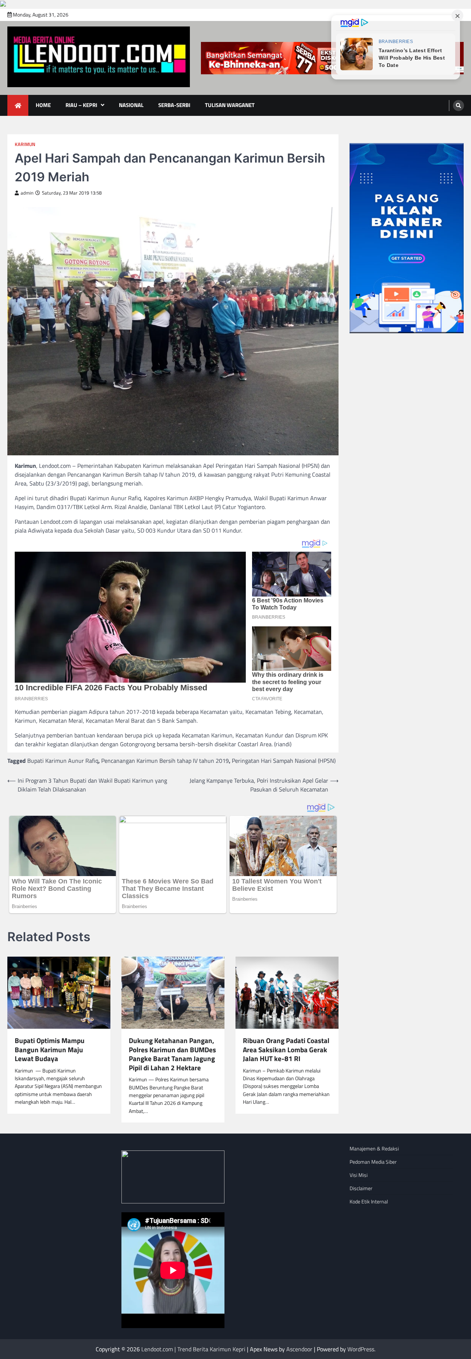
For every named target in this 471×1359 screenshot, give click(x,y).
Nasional (131, 105)
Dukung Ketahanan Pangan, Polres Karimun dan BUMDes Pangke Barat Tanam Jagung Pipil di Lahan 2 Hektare (172, 1054)
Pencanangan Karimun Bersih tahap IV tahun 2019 (165, 760)
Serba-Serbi (174, 105)
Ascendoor (299, 1349)
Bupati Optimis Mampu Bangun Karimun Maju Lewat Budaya (50, 1049)
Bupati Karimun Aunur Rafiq (62, 760)
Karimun (25, 144)
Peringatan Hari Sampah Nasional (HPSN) (284, 760)
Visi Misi (359, 1175)
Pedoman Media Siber (373, 1162)
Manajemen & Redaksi (374, 1148)
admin (27, 192)
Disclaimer (361, 1188)
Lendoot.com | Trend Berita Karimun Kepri (193, 1349)
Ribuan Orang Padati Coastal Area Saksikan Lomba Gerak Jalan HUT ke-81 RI (286, 1049)
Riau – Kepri (81, 105)
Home (43, 105)
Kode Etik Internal (369, 1201)
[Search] (458, 105)
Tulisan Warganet (230, 105)
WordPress (360, 1349)
